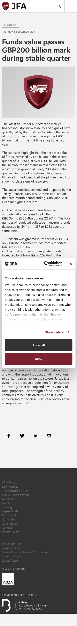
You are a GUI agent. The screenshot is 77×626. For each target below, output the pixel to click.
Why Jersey (9, 482)
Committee (9, 519)
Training (7, 507)
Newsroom (8, 499)
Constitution (10, 523)
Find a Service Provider (16, 494)
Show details (54, 332)
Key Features (10, 486)
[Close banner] (70, 263)
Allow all (38, 345)
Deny (38, 358)
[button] (71, 6)
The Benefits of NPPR (16, 490)
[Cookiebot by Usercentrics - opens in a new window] (46, 263)
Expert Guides (11, 511)
